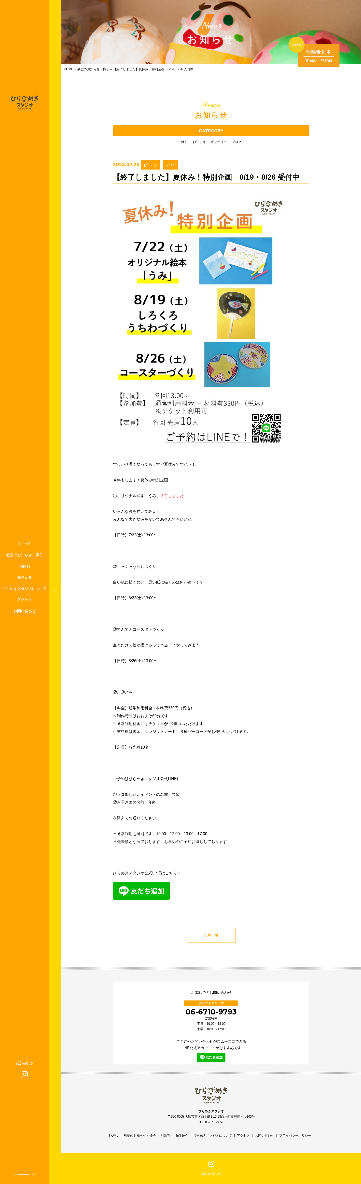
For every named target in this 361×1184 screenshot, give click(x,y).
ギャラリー (219, 142)
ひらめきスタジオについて (24, 588)
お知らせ (199, 142)
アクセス (24, 600)
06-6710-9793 (211, 1011)
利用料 (24, 566)
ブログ (236, 142)
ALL (184, 142)
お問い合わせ (25, 611)
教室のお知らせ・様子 (24, 555)
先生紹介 (24, 577)
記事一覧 (211, 935)
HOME (24, 544)
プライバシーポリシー (295, 1135)
